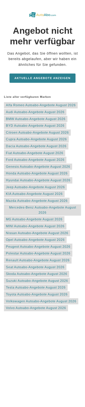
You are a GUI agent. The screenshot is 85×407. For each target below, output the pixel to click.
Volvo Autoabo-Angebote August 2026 (36, 308)
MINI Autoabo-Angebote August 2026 (35, 226)
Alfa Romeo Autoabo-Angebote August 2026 (41, 105)
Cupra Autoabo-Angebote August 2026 (36, 139)
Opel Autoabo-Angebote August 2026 (35, 239)
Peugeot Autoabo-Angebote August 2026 (38, 246)
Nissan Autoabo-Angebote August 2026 (37, 233)
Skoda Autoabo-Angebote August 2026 (36, 274)
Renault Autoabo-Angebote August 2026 (38, 260)
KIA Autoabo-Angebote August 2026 (34, 194)
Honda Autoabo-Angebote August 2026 (37, 173)
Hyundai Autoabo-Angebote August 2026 (38, 180)
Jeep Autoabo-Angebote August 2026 (35, 187)
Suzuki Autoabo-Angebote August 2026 (37, 280)
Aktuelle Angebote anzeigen (42, 78)
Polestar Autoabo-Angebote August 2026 (38, 253)
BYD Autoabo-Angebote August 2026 (35, 125)
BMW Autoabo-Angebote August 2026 (35, 119)
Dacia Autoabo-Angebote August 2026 (36, 146)
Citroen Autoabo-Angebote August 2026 (37, 132)
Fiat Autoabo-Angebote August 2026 (34, 153)
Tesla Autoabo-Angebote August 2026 (36, 287)
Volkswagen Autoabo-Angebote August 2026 (41, 301)
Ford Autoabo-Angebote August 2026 (35, 159)
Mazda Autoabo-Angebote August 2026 (37, 200)
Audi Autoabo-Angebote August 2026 (35, 112)
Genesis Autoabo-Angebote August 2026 (38, 166)
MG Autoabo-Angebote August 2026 (34, 219)
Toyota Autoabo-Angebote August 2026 (37, 294)
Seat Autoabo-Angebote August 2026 (35, 267)
